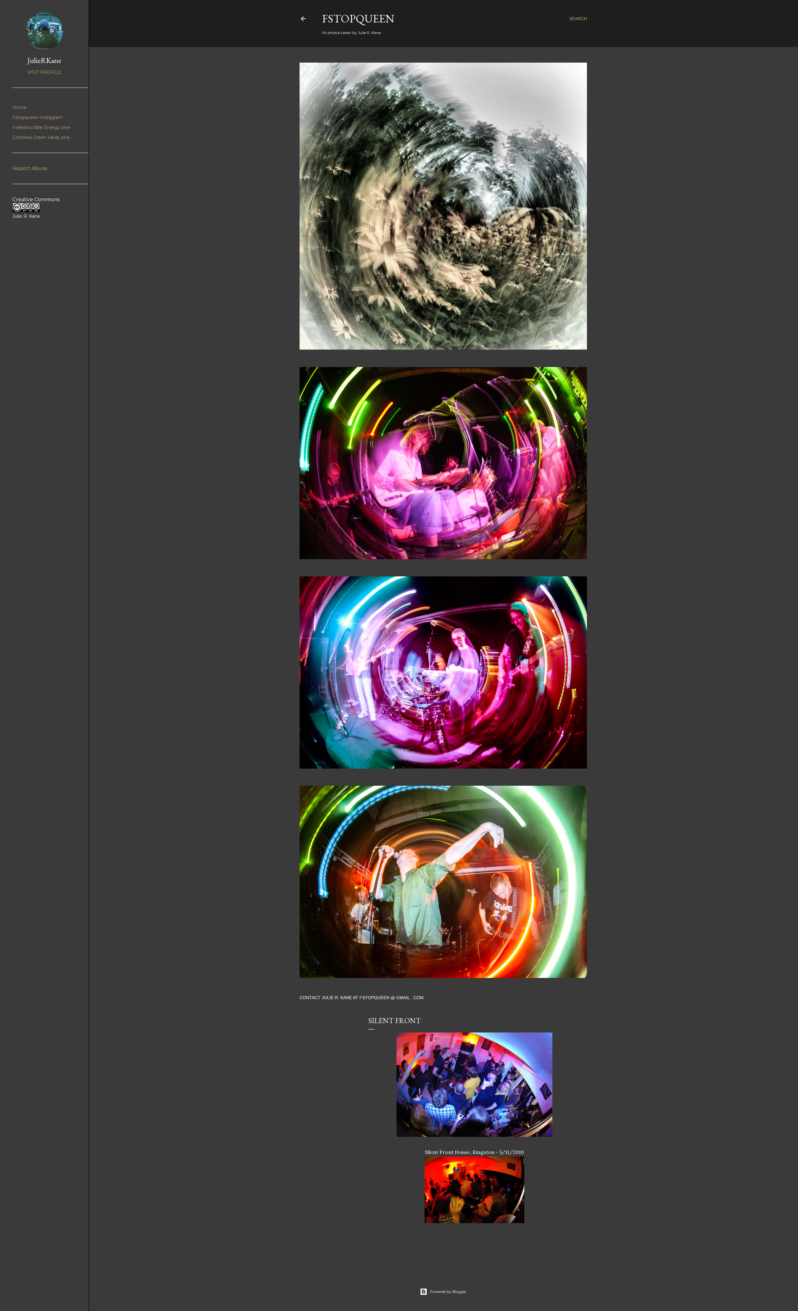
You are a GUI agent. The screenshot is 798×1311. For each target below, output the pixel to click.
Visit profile (44, 72)
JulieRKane (44, 60)
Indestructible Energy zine (41, 127)
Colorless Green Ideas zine (41, 137)
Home (19, 107)
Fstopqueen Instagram (37, 117)
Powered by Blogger (448, 1291)
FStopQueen (358, 18)
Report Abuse (29, 168)
